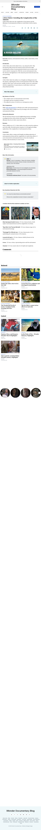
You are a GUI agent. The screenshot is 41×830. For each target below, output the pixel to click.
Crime (12, 12)
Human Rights (29, 819)
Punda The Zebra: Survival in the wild (9, 284)
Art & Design (6, 820)
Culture (7, 12)
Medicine (27, 821)
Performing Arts (6, 821)
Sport (11, 821)
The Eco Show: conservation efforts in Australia (29, 306)
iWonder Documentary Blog (18, 6)
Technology (4, 819)
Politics (36, 12)
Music (17, 820)
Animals (13, 820)
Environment (13, 819)
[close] (40, 1)
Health (10, 820)
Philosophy (15, 821)
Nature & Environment (7, 16)
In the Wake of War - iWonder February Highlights (30, 334)
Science (27, 12)
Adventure (21, 12)
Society (16, 12)
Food (21, 823)
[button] (5, 393)
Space (37, 820)
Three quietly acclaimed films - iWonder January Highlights (10, 356)
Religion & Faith (21, 821)
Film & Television (36, 819)
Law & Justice (32, 820)
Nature (31, 12)
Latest (2, 12)
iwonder (4, 25)
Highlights (3, 332)
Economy (31, 821)
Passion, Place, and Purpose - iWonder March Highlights (9, 334)
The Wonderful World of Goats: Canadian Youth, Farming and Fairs (8, 307)
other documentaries (11, 107)
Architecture (36, 821)
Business (21, 820)
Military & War (26, 820)
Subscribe (37, 6)
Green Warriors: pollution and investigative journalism (30, 284)
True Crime (24, 819)
